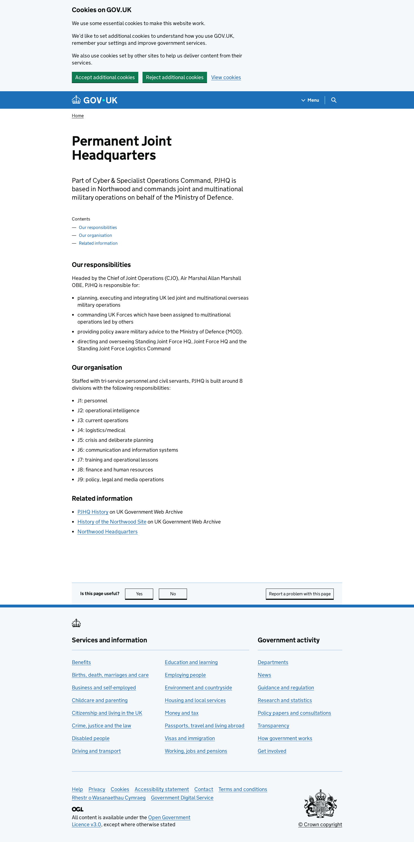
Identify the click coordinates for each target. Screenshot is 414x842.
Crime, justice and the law (101, 725)
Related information (98, 243)
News (264, 675)
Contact (203, 789)
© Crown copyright (320, 824)
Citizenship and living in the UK (107, 713)
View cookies (226, 77)
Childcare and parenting (100, 700)
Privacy (96, 789)
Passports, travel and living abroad (204, 725)
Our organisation (95, 235)
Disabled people (91, 738)
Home (78, 115)
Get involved (272, 751)
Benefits (81, 662)
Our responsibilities (98, 227)
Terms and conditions (243, 789)
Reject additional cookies (175, 77)
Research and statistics (285, 700)
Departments (273, 662)
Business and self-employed (104, 687)
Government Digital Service (182, 797)
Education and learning (191, 662)
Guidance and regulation (286, 687)
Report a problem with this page (300, 593)
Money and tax (182, 713)
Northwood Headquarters (107, 531)
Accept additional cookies (105, 77)
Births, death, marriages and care (110, 675)
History (92, 512)
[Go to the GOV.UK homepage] (94, 100)
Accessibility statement (162, 789)
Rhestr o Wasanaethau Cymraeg (109, 797)
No (178, 593)
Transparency (273, 725)
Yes (144, 593)
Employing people (185, 675)
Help (77, 789)
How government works (285, 738)
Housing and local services (195, 700)
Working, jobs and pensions (196, 751)
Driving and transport (96, 751)
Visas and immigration (190, 738)
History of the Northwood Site (111, 521)
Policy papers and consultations (294, 713)
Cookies (120, 789)
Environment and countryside (198, 687)
